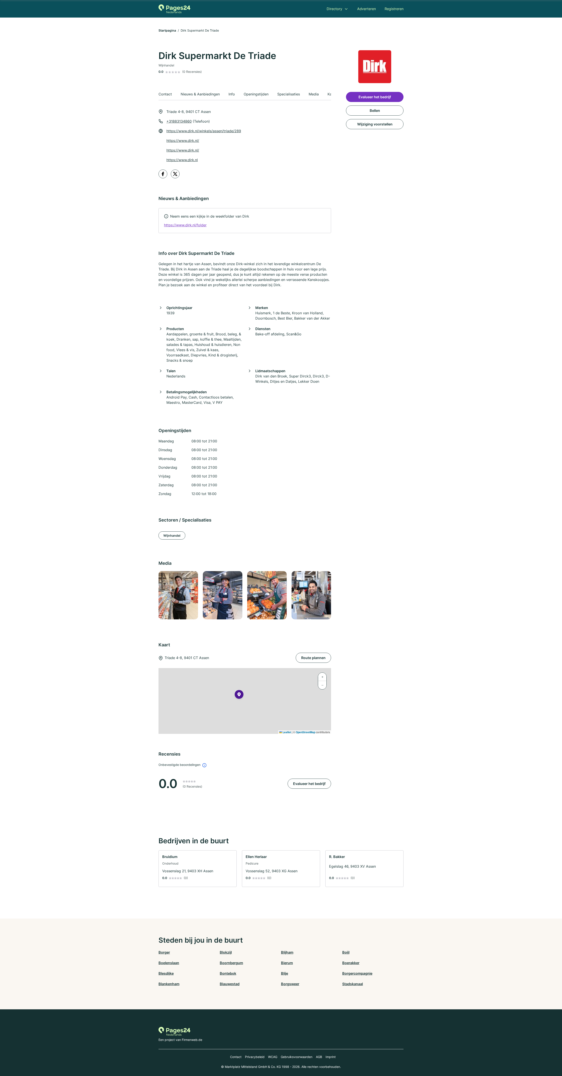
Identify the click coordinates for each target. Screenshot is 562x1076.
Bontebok (228, 973)
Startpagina (167, 30)
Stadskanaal (352, 984)
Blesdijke (166, 973)
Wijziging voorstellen (375, 124)
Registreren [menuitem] (394, 9)
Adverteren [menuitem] (366, 9)
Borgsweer (290, 984)
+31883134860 (179, 121)
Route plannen (313, 658)
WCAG (272, 1057)
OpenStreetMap (305, 732)
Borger (164, 952)
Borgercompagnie (357, 973)
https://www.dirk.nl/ (182, 140)
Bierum (287, 963)
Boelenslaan (169, 963)
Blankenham (169, 984)
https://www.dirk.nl (182, 160)
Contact (235, 1057)
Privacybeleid (255, 1057)
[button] (239, 695)
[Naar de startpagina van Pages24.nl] (174, 8)
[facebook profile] (163, 174)
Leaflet (286, 732)
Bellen (375, 110)
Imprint (331, 1057)
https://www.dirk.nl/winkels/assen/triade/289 (203, 131)
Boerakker (350, 963)
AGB (319, 1057)
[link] (245, 220)
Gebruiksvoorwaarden (296, 1057)
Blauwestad (230, 984)
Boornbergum (231, 963)
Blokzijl (226, 952)
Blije (284, 973)
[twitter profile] (175, 174)
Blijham (287, 952)
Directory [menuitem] (334, 9)
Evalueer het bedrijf (309, 783)
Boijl (345, 952)
